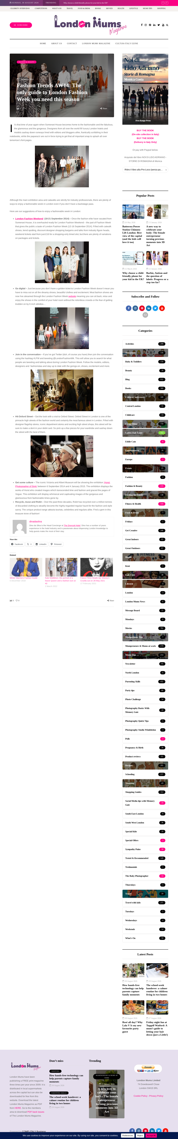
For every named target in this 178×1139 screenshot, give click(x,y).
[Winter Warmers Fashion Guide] (26, 567)
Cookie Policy (140, 1096)
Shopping (161, 8)
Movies (109, 8)
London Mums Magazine (96, 43)
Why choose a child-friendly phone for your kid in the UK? (85, 3)
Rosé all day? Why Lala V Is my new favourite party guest (132, 1027)
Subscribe (22, 25)
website (72, 296)
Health (121, 8)
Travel (70, 8)
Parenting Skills (58, 1093)
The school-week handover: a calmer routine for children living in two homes (157, 990)
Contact (72, 43)
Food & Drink (84, 8)
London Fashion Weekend (29, 218)
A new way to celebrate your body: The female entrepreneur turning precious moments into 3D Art (155, 236)
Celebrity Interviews (20, 8)
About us (56, 43)
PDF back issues (35, 1112)
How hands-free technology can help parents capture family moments (133, 990)
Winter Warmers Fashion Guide (23, 578)
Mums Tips (147, 8)
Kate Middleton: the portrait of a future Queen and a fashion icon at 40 (60, 581)
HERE (18, 1108)
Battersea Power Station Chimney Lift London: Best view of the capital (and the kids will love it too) (132, 234)
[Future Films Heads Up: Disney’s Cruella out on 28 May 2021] (96, 567)
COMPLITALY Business (34, 1131)
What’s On (56, 8)
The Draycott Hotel (72, 525)
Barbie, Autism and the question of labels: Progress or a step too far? (157, 278)
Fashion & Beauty (26, 62)
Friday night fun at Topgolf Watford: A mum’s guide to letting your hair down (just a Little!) (157, 1028)
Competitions (41, 8)
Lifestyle (133, 8)
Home (43, 43)
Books (98, 8)
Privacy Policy (156, 1096)
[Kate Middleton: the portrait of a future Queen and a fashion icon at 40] (61, 567)
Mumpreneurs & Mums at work (107, 1077)
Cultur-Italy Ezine (126, 43)
